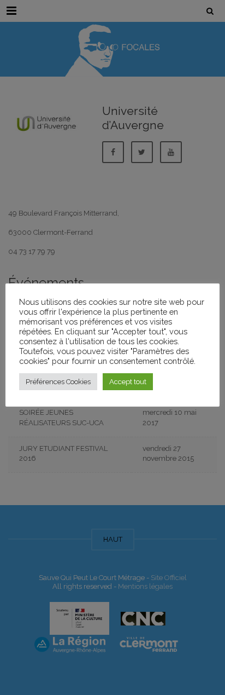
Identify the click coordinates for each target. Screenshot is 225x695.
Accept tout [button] (127, 382)
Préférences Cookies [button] (58, 382)
